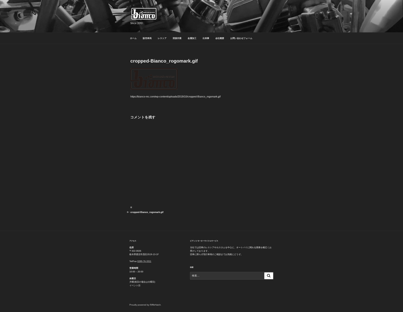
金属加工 (192, 38)
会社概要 (219, 38)
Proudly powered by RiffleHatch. (145, 305)
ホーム (133, 38)
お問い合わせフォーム (241, 38)
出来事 (206, 38)
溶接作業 (177, 38)
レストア (162, 38)
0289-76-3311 (144, 261)
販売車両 (147, 38)
